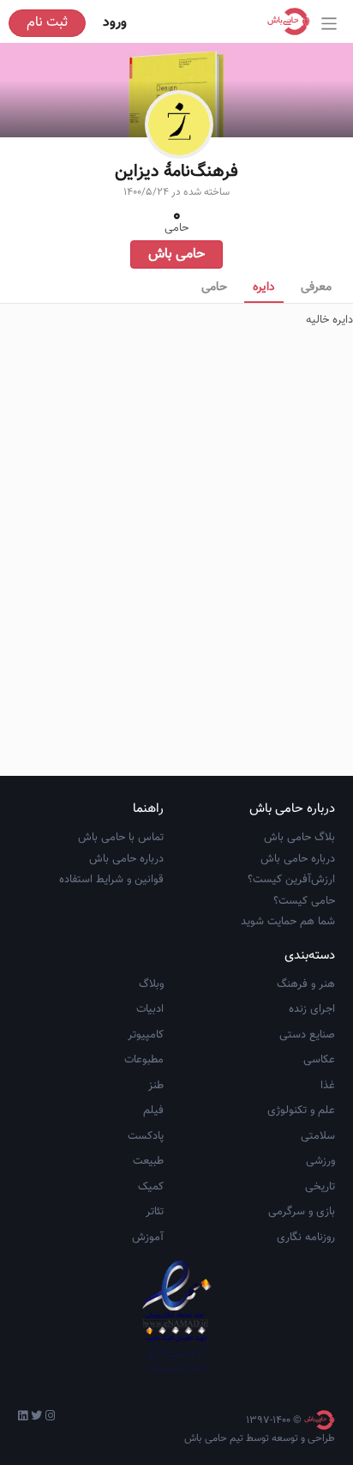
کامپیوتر (146, 1035)
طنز (156, 1085)
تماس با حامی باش (121, 837)
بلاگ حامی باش (299, 837)
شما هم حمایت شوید (288, 921)
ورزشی (320, 1161)
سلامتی (318, 1136)
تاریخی (320, 1187)
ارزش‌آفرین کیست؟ (291, 879)
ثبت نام (47, 22)
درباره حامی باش (297, 859)
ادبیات (150, 1009)
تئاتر (155, 1211)
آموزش (148, 1237)
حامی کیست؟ (304, 901)
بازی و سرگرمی (301, 1211)
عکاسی (319, 1059)
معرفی (316, 287)
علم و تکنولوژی (301, 1110)
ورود (115, 22)
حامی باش (176, 254)
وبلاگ (151, 984)
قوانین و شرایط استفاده (111, 879)
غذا (327, 1085)
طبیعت (148, 1161)
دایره (264, 287)
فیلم (153, 1110)
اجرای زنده (312, 1009)
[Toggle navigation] (329, 23)
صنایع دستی (307, 1035)
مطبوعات (144, 1059)
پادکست (146, 1136)
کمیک (151, 1187)
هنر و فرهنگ (306, 984)
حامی (214, 287)
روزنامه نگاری (306, 1237)
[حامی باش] (293, 21)
